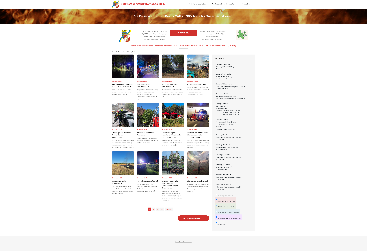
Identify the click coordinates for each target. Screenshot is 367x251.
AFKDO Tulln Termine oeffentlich (226, 207)
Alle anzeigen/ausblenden (225, 196)
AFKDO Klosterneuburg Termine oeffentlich (229, 218)
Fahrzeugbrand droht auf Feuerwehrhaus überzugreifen (121, 135)
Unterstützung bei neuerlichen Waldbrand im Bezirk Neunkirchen (172, 135)
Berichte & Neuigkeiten (197, 4)
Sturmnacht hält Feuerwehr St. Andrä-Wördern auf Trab (122, 85)
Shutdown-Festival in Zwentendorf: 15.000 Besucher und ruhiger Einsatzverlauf (170, 184)
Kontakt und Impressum (183, 242)
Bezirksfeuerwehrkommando (142, 46)
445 (162, 209)
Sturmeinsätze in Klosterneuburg (143, 85)
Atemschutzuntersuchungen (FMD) (223, 46)
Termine (219, 58)
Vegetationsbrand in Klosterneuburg (169, 85)
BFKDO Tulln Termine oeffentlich (226, 201)
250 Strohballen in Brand (196, 84)
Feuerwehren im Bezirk (199, 46)
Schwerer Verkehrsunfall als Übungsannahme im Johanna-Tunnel (197, 135)
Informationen (246, 4)
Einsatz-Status (184, 46)
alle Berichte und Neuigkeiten (193, 218)
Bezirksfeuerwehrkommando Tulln (143, 4)
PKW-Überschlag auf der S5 (147, 181)
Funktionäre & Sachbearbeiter (223, 4)
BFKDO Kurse (221, 224)
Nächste (169, 209)
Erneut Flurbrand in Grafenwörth (119, 182)
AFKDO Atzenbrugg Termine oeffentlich (228, 213)
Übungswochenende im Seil (197, 181)
